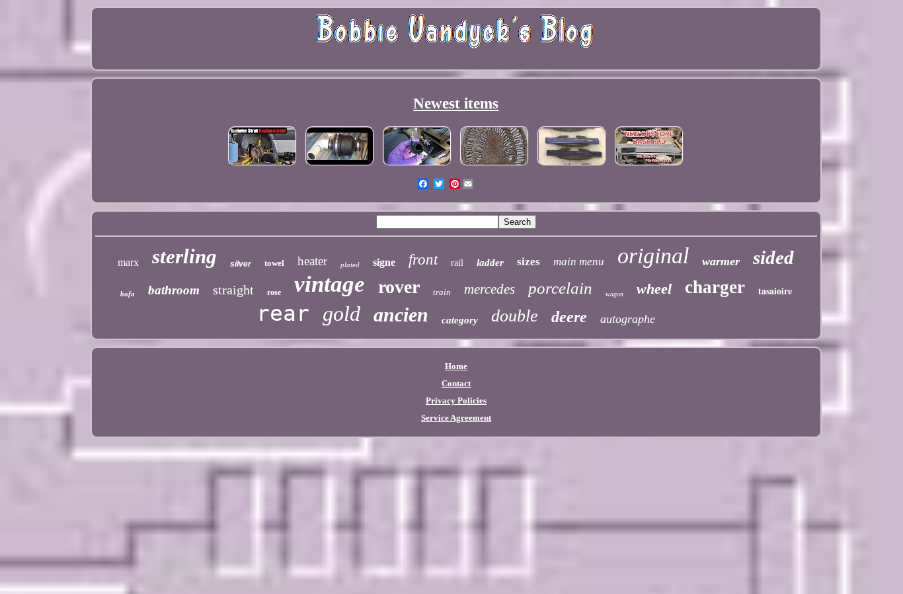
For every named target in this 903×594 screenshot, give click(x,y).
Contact (456, 383)
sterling (184, 256)
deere (569, 316)
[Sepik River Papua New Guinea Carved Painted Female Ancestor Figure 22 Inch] (494, 166)
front (423, 259)
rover (399, 286)
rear (282, 313)
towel (274, 263)
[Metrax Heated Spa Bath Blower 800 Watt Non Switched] (339, 166)
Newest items (455, 103)
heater (312, 261)
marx (128, 262)
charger (715, 287)
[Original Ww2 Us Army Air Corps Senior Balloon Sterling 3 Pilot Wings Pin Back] (571, 166)
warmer (721, 261)
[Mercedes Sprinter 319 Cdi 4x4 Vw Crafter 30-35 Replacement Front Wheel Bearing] (262, 166)
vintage (329, 284)
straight (233, 289)
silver (240, 264)
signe (384, 262)
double (514, 315)
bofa (127, 294)
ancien (400, 314)
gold (341, 313)
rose (274, 292)
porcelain (560, 288)
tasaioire (775, 291)
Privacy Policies (456, 400)
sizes (528, 261)
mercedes (489, 289)
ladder (490, 262)
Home (456, 366)
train (442, 292)
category (460, 320)
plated (350, 265)
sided (773, 257)
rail (457, 263)
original (653, 255)
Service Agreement (456, 418)
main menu (578, 261)
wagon (614, 294)
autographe (627, 318)
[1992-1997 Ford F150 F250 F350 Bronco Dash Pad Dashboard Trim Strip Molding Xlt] (649, 166)
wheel (654, 288)
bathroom (174, 290)
